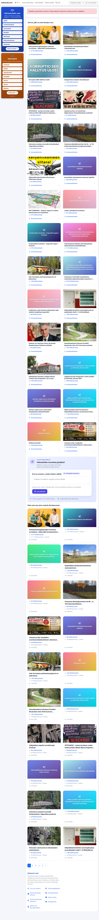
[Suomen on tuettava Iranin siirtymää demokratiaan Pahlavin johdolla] (44, 338)
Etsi (59, 2)
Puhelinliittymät (12, 25)
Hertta (12, 80)
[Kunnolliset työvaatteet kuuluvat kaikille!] (79, 171)
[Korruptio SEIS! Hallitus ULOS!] (44, 73)
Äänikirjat (12, 36)
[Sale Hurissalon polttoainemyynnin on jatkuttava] (44, 271)
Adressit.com (6, 3)
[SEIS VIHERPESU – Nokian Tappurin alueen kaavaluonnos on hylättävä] (44, 205)
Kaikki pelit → (12, 93)
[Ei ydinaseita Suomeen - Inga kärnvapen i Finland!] (44, 238)
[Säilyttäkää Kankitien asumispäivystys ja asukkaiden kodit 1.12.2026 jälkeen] (79, 304)
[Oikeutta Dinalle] (44, 436)
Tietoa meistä (49, 2)
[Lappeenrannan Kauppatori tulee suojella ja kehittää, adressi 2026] (79, 371)
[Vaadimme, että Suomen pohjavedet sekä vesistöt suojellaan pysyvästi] (44, 304)
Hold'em (12, 88)
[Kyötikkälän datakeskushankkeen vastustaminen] (79, 41)
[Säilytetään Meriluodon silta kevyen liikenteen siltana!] (44, 172)
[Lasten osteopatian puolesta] (79, 204)
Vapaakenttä (12, 73)
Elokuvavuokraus (12, 40)
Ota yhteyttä (39, 2)
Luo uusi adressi (90, 2)
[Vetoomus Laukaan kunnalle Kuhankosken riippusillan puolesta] (44, 138)
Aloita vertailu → (12, 49)
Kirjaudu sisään (76, 2)
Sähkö (12, 21)
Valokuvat (12, 44)
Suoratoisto (12, 29)
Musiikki (12, 32)
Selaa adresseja (27, 2)
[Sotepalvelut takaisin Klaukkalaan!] (79, 73)
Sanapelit (12, 76)
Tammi (12, 84)
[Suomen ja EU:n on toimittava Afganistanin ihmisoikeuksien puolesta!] (79, 105)
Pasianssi (12, 65)
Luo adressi (41, 491)
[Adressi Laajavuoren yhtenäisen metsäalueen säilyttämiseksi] (44, 404)
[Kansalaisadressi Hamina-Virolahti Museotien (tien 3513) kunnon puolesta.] (79, 338)
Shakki (12, 69)
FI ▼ (18, 2)
